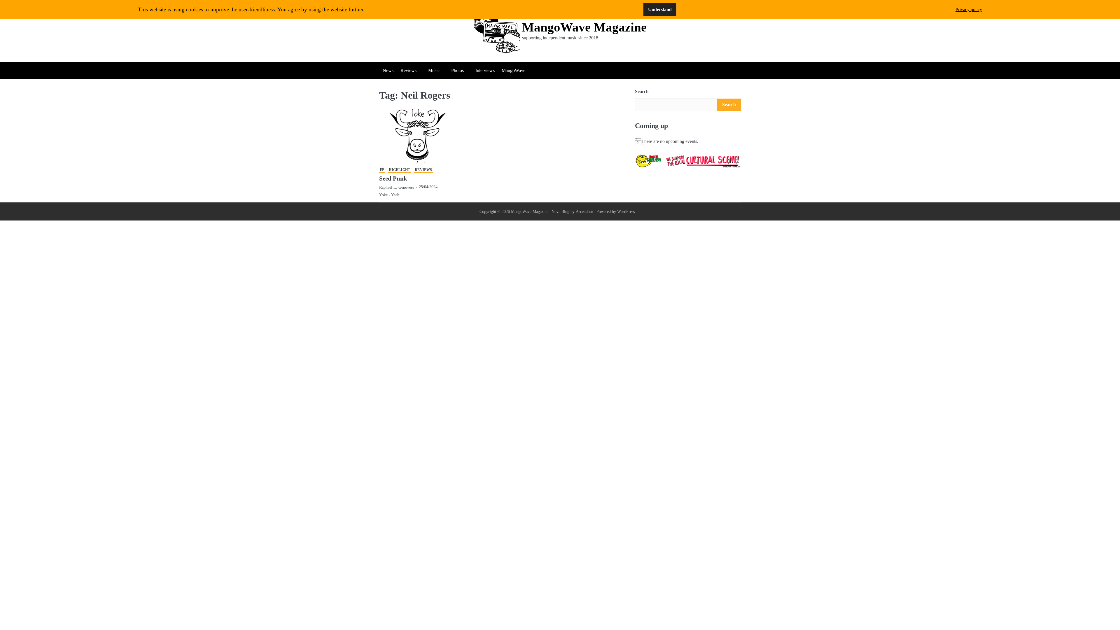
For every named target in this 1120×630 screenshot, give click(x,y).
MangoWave (513, 70)
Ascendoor (584, 211)
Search (642, 91)
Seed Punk (393, 178)
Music (434, 70)
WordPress (626, 211)
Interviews (485, 70)
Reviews (408, 70)
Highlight (399, 170)
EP (382, 170)
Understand (660, 9)
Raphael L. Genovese (396, 187)
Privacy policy (969, 9)
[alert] (688, 141)
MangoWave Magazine (584, 27)
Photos (457, 70)
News (388, 70)
